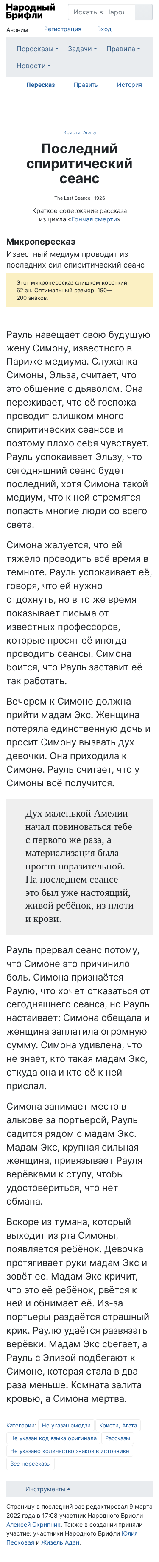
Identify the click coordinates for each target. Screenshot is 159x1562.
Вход (104, 28)
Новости (31, 65)
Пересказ (40, 84)
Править (86, 84)
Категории (20, 1425)
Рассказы (117, 1438)
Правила (120, 48)
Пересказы (35, 48)
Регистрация (62, 28)
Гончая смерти (94, 219)
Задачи (80, 48)
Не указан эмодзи (66, 1425)
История (129, 84)
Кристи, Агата (80, 132)
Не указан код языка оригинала (53, 1438)
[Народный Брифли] (30, 11)
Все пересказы (30, 1463)
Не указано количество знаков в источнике (69, 1450)
